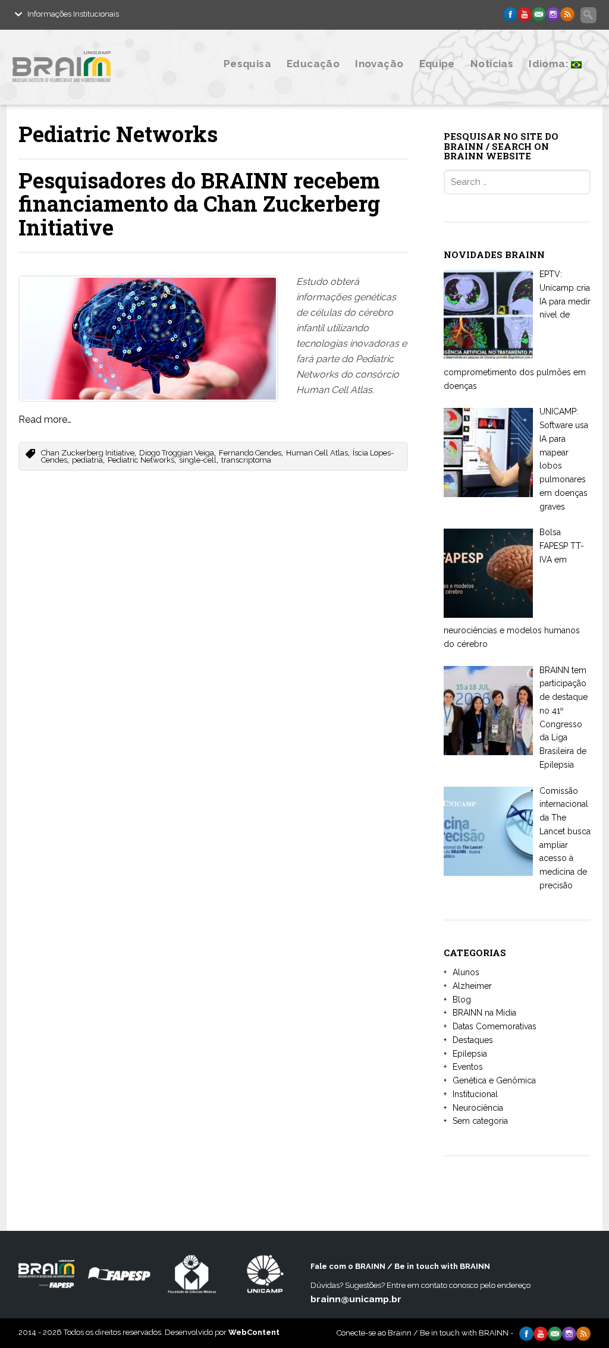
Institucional (475, 1094)
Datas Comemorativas (494, 1026)
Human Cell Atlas (317, 452)
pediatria (87, 459)
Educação (313, 64)
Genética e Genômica (494, 1080)
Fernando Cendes (250, 452)
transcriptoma (246, 459)
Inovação (379, 64)
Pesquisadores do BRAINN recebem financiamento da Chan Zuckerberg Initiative (199, 203)
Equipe (437, 64)
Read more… (44, 419)
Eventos (468, 1067)
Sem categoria (480, 1121)
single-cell (197, 459)
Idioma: (550, 64)
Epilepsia (470, 1053)
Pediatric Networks (141, 459)
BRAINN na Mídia (484, 1012)
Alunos (466, 972)
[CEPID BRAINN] (97, 90)
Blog (462, 999)
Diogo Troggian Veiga (176, 452)
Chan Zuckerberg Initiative (87, 452)
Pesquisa (247, 64)
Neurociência (478, 1108)
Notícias (491, 64)
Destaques (473, 1040)
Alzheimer (472, 986)
